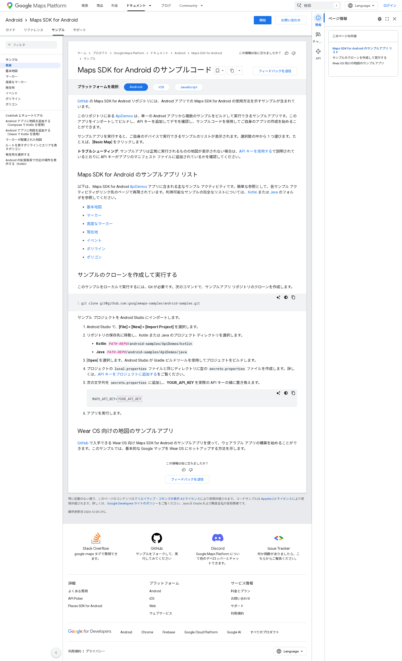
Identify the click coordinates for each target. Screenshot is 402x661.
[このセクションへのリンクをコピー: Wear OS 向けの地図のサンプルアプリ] (178, 431)
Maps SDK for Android (54, 20)
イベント (94, 240)
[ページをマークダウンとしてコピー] (232, 71)
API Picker (75, 598)
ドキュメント (136, 5)
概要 (85, 5)
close (394, 19)
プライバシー (95, 651)
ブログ (166, 5)
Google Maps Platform (129, 53)
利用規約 (237, 613)
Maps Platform (49, 6)
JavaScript (188, 87)
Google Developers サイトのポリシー (132, 503)
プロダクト (100, 53)
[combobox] (318, 5)
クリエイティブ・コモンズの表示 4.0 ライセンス (167, 499)
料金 (114, 5)
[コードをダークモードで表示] (286, 297)
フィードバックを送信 (275, 71)
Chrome (147, 632)
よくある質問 (78, 591)
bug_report (379, 19)
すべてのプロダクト (264, 632)
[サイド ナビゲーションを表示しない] (56, 652)
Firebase (169, 632)
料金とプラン (240, 591)
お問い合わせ (291, 20)
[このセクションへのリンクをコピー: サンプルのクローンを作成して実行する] (182, 275)
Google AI (234, 632)
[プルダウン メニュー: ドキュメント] (151, 5)
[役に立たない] (293, 53)
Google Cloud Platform (201, 632)
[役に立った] (286, 53)
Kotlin (252, 192)
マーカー (94, 215)
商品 (100, 5)
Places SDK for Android (85, 606)
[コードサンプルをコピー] (293, 297)
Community (188, 5)
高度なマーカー (100, 224)
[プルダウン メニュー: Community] (203, 5)
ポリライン (96, 249)
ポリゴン (94, 257)
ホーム (82, 53)
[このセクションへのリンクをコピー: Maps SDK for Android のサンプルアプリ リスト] (202, 175)
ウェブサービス (160, 613)
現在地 (92, 232)
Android (14, 20)
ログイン (389, 5)
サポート (79, 30)
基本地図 (94, 207)
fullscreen (387, 19)
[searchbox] (31, 45)
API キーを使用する (255, 151)
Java (274, 192)
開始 (262, 20)
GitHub (82, 101)
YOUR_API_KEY (129, 399)
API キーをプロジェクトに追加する (127, 374)
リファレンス (33, 30)
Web (152, 606)
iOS (161, 87)
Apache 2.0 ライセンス (276, 499)
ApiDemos (124, 116)
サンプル (58, 30)
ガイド (10, 30)
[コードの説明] (278, 297)
